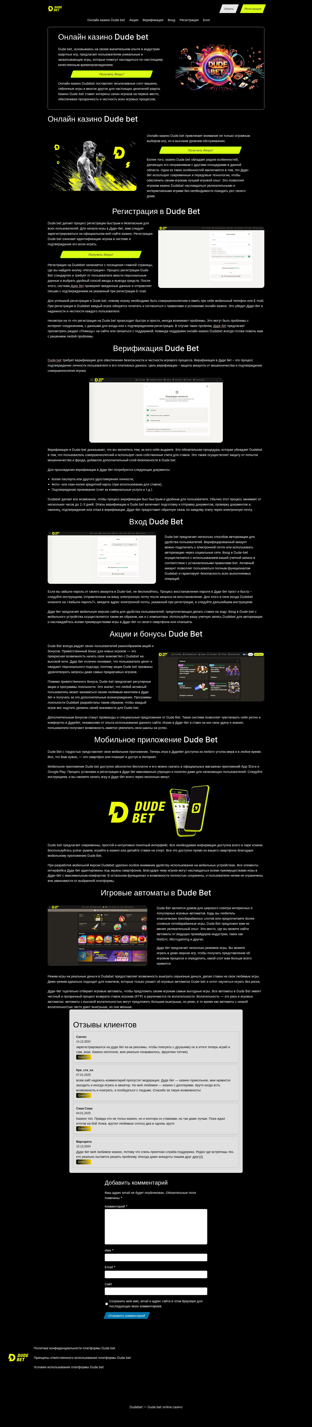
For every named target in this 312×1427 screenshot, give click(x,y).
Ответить (84, 1057)
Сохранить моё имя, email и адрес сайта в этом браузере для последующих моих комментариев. (156, 1303)
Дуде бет (77, 286)
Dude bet (55, 360)
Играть (229, 8)
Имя (109, 1250)
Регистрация (253, 8)
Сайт (108, 1284)
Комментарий (116, 1206)
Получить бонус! (111, 74)
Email (110, 1267)
